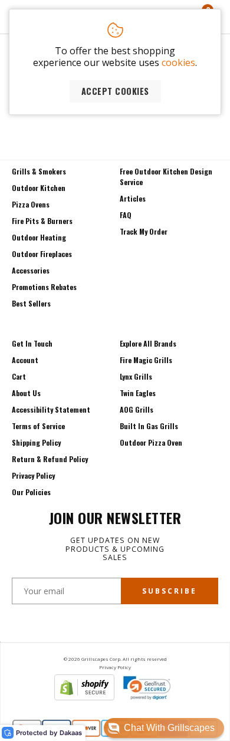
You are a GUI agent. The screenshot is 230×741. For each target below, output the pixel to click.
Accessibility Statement (51, 409)
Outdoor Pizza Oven (151, 442)
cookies (178, 62)
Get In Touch (32, 343)
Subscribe (169, 591)
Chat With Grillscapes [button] (169, 728)
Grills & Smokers (39, 171)
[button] (164, 728)
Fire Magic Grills (146, 360)
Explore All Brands (148, 343)
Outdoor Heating (39, 237)
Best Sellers (31, 303)
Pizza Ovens (31, 204)
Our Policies (31, 492)
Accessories (31, 270)
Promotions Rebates (44, 287)
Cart (19, 376)
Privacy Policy (33, 475)
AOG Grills (136, 409)
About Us (26, 393)
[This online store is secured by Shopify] (84, 696)
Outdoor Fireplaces (42, 254)
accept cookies (115, 91)
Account (25, 360)
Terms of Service (38, 426)
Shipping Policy (36, 442)
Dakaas (71, 733)
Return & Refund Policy (50, 459)
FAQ (126, 215)
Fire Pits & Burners (42, 221)
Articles (133, 198)
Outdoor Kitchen (38, 188)
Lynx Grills (136, 376)
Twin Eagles (138, 393)
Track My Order (143, 231)
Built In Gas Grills (149, 426)
